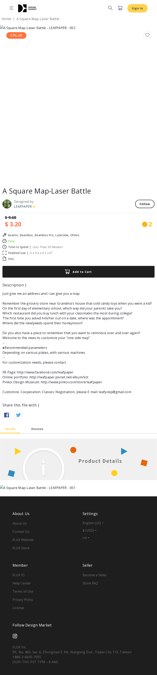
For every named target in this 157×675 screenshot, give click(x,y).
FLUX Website (23, 540)
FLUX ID (18, 575)
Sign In (137, 8)
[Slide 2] (78, 177)
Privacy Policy (22, 599)
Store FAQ (90, 583)
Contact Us (20, 531)
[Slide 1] (71, 177)
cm (85, 537)
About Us (19, 523)
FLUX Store (20, 548)
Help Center (21, 583)
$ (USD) (88, 530)
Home (6, 19)
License (18, 608)
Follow (145, 204)
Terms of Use (22, 591)
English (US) (92, 523)
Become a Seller (95, 575)
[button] (12, 104)
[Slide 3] (86, 177)
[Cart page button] (120, 8)
